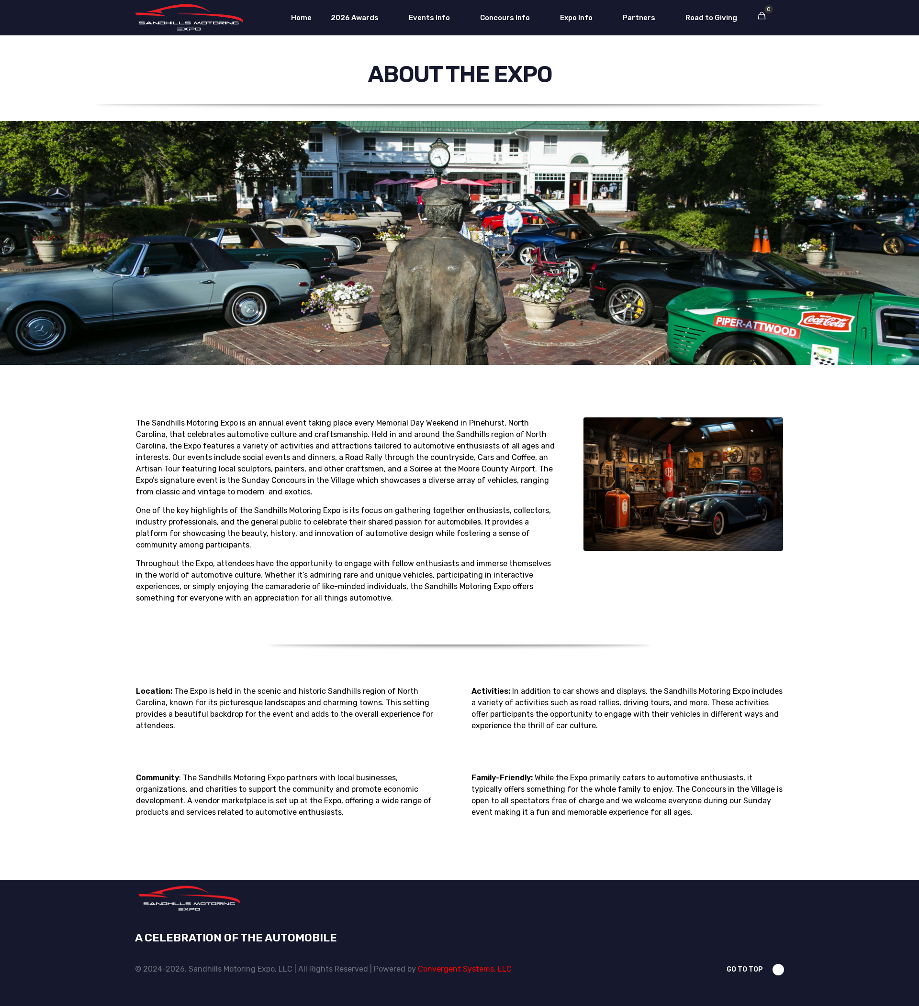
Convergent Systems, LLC (465, 968)
